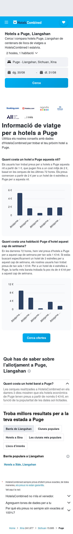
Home (12, 528)
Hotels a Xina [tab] (14, 437)
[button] (6, 22)
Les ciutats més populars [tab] (45, 437)
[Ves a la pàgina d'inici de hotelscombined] (27, 22)
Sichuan (42, 528)
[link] (36, 337)
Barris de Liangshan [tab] (19, 429)
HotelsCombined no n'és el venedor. (30, 496)
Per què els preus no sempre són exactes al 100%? (35, 510)
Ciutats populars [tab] (48, 429)
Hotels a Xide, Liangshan (20, 464)
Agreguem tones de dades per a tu (28, 503)
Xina (22, 528)
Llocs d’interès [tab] (15, 446)
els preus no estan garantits (30, 485)
